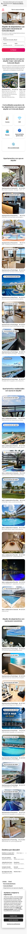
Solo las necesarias (13, 920)
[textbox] (7, 45)
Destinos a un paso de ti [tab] (8, 853)
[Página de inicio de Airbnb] (3, 9)
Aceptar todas (13, 916)
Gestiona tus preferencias (13, 924)
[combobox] (13, 40)
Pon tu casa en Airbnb (18, 9)
